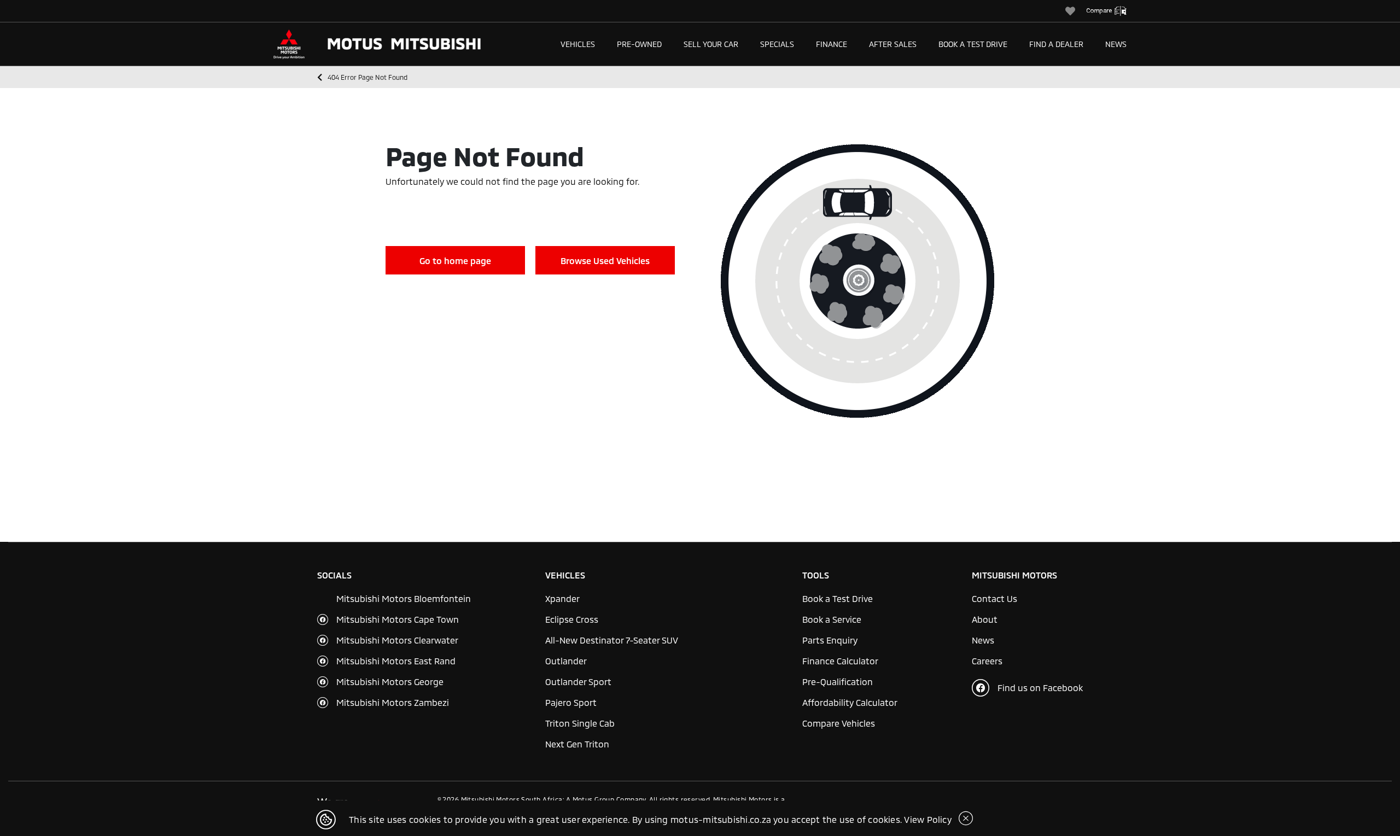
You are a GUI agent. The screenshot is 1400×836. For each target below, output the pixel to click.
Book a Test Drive (972, 44)
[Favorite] (1075, 11)
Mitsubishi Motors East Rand (396, 661)
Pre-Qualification (837, 681)
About (985, 619)
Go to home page (455, 260)
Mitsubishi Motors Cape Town (397, 619)
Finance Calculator (840, 661)
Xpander (562, 598)
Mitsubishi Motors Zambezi (392, 702)
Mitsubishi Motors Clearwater (397, 640)
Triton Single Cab (580, 723)
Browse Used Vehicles (605, 260)
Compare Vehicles (838, 723)
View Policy (928, 819)
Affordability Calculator (849, 702)
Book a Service (831, 619)
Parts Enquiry (830, 640)
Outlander (566, 661)
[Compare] (1112, 11)
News (1116, 44)
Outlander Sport (578, 681)
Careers (987, 661)
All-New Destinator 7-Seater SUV (611, 640)
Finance (831, 44)
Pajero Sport (571, 702)
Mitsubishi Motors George (390, 681)
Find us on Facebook (1040, 687)
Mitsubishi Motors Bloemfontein (403, 598)
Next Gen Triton (577, 744)
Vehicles (578, 44)
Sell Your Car (711, 44)
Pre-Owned (639, 44)
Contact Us (994, 598)
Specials (777, 44)
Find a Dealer (1056, 44)
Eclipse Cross (571, 619)
